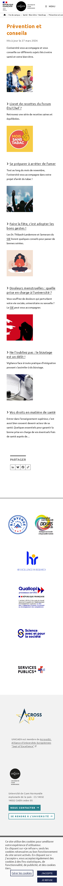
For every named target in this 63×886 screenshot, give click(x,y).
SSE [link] (8, 238)
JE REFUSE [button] (47, 879)
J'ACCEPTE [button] (46, 873)
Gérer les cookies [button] (22, 873)
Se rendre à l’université (30, 816)
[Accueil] (5, 14)
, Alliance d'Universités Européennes (31, 743)
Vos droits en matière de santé (33, 412)
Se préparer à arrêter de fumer (33, 163)
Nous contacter (22, 807)
